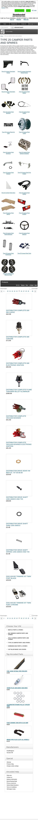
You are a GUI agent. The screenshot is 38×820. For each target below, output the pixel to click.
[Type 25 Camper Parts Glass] (8, 191)
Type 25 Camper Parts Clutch (24, 133)
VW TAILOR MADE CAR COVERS (17, 649)
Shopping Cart (14, 23)
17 (23, 291)
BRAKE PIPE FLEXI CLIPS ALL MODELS (18, 739)
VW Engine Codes (11, 789)
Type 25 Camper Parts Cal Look (8, 133)
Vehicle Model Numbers (13, 785)
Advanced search (18, 27)
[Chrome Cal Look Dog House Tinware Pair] (19, 594)
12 (12, 291)
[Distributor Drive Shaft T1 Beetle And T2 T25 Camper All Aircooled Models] (19, 488)
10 (7, 291)
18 (26, 291)
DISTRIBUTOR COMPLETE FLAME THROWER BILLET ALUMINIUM (19, 390)
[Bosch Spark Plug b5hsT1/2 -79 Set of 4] (19, 685)
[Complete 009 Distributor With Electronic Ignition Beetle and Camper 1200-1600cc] (19, 354)
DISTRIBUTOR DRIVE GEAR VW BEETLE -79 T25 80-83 (18, 472)
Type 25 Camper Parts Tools (24, 253)
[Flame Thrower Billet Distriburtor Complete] (19, 381)
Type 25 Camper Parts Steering (24, 234)
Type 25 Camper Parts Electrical (8, 153)
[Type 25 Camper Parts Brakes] (24, 90)
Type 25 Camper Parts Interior (8, 213)
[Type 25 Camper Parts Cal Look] (8, 131)
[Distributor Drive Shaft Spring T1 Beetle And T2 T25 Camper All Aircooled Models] (19, 541)
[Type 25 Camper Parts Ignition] (24, 191)
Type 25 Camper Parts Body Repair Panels (24, 72)
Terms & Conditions (12, 787)
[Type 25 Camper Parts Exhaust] (8, 171)
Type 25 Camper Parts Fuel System (24, 173)
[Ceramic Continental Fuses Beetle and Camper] (19, 720)
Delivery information (12, 779)
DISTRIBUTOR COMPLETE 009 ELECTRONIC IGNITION (17, 364)
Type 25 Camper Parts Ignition (24, 193)
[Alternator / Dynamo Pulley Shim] (19, 702)
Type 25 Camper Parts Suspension (8, 254)
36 (32, 291)
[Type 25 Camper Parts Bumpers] (8, 111)
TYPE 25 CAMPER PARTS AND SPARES (19, 642)
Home (1, 36)
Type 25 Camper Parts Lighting (24, 213)
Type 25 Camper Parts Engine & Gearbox (24, 153)
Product (23, 285)
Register (19, 19)
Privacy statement (11, 783)
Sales (35, 285)
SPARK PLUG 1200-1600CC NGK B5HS (17, 688)
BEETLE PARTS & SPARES (15, 630)
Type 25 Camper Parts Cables (24, 112)
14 (16, 291)
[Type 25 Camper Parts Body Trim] (8, 90)
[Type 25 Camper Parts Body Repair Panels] (24, 70)
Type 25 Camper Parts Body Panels (8, 72)
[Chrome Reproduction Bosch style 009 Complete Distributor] (19, 328)
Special (3, 7)
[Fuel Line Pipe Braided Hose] (19, 668)
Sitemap (9, 762)
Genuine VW (10, 752)
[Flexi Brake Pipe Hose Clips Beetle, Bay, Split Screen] (19, 737)
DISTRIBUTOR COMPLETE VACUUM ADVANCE (16, 417)
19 (28, 291)
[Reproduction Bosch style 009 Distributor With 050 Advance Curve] (19, 302)
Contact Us (23, 23)
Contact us (9, 777)
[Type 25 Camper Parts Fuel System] (24, 171)
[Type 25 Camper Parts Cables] (24, 111)
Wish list (26, 19)
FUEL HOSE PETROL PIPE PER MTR (17, 671)
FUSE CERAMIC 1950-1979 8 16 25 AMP (17, 722)
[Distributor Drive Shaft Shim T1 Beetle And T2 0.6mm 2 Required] (19, 515)
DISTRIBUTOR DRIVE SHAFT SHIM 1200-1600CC (17, 524)
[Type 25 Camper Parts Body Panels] (8, 70)
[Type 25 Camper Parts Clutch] (24, 131)
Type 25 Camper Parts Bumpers (8, 112)
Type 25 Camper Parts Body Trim (8, 92)
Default (31, 285)
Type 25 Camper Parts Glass (8, 192)
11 (10, 291)
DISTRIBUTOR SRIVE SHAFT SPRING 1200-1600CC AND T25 (17, 551)
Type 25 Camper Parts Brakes (24, 92)
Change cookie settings (13, 766)
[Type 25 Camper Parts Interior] (8, 212)
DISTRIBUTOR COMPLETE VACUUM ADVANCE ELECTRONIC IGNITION (19, 444)
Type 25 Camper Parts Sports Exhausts (8, 234)
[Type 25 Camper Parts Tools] (24, 252)
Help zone (9, 775)
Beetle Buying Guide (12, 781)
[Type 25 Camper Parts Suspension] (8, 252)
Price (27, 285)
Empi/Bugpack (10, 750)
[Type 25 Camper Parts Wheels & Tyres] (8, 272)
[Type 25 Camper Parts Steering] (24, 232)
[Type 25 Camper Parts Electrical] (8, 151)
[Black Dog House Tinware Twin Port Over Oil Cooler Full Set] (19, 568)
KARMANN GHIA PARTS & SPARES (17, 646)
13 (14, 291)
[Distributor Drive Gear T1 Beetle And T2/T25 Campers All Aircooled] (19, 462)
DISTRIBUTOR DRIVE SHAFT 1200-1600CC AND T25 (17, 498)
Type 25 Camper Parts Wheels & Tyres (8, 274)
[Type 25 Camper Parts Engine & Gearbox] (24, 151)
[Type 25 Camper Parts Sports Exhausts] (8, 232)
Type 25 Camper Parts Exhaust (8, 173)
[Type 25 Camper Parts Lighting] (24, 212)
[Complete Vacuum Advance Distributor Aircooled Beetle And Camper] (19, 407)
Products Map (10, 764)
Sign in (12, 19)
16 (21, 291)
